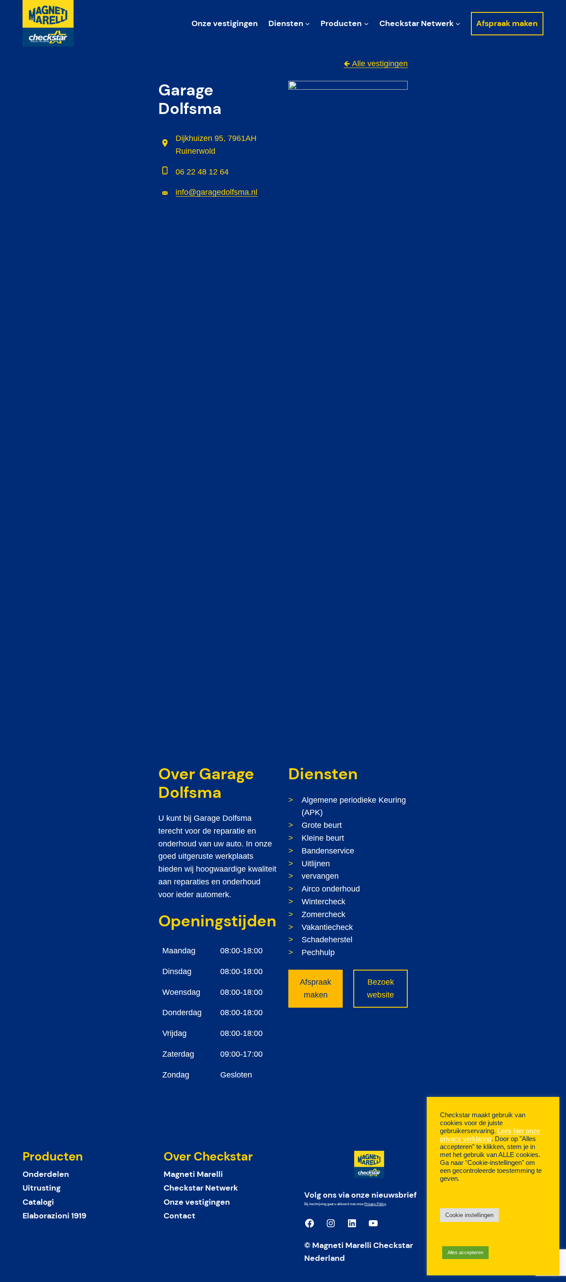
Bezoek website (380, 988)
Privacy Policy (375, 1204)
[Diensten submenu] (307, 23)
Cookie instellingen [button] (469, 1215)
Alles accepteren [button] (465, 1252)
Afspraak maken (315, 988)
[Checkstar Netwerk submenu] (457, 23)
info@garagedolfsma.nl (216, 192)
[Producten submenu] (366, 23)
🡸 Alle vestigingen (376, 63)
